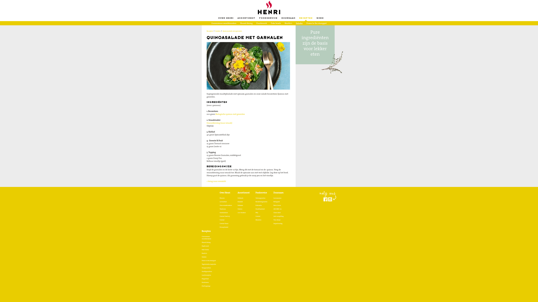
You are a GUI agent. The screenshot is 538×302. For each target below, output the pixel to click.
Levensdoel (223, 201)
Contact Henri (224, 223)
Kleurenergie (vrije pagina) (269, 31)
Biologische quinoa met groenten (230, 114)
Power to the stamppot (316, 23)
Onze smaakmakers (226, 205)
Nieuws (222, 198)
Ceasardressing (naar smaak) (219, 122)
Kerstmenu (205, 282)
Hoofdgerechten (259, 27)
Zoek (320, 18)
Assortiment (246, 18)
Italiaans (240, 205)
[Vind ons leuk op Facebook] (325, 199)
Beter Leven (277, 205)
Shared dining (246, 23)
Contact (222, 220)
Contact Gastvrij (225, 216)
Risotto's (288, 23)
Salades (299, 23)
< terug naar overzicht (216, 181)
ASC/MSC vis (277, 209)
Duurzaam (288, 18)
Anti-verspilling (278, 216)
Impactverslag (277, 223)
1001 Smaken (242, 212)
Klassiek (240, 201)
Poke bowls (276, 23)
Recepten (306, 18)
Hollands (240, 198)
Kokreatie (259, 205)
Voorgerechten (242, 27)
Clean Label (277, 212)
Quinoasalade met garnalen (232, 31)
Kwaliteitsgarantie (261, 201)
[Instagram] (330, 199)
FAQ (257, 212)
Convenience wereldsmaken (223, 23)
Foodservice (268, 18)
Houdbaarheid (260, 209)
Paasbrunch (261, 23)
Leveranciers (277, 198)
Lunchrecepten (277, 27)
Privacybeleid (224, 227)
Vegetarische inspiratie (222, 27)
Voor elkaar (276, 220)
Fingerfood (292, 27)
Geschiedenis (224, 212)
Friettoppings (206, 286)
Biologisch (276, 201)
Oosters (240, 209)
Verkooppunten (260, 198)
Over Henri (226, 18)
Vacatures (223, 209)
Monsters (258, 220)
